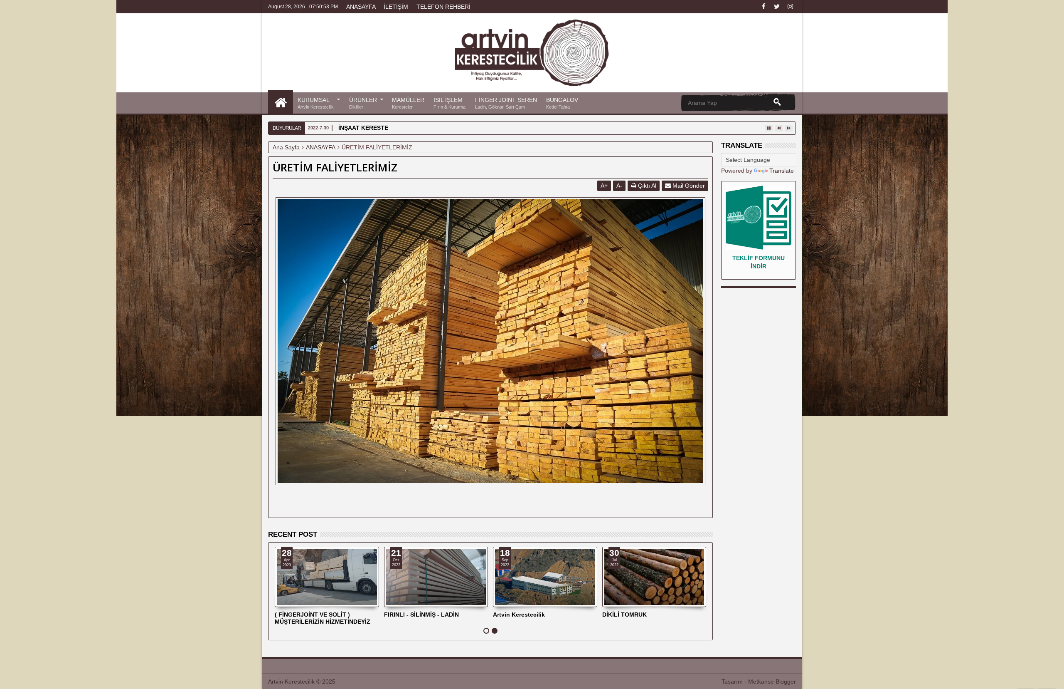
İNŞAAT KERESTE (363, 127)
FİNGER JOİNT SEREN (506, 103)
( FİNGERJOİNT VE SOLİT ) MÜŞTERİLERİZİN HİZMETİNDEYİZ (322, 618)
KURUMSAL (316, 103)
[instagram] (790, 6)
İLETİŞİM (396, 6)
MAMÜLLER (408, 103)
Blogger (786, 681)
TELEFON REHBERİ (443, 6)
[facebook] (763, 6)
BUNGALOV (562, 103)
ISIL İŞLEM (449, 103)
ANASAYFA (361, 6)
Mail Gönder (688, 185)
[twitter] (777, 6)
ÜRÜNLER (363, 103)
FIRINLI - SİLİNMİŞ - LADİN (421, 614)
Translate (781, 170)
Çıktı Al (646, 185)
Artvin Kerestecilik (519, 614)
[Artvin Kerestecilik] (280, 102)
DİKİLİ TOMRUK (624, 614)
